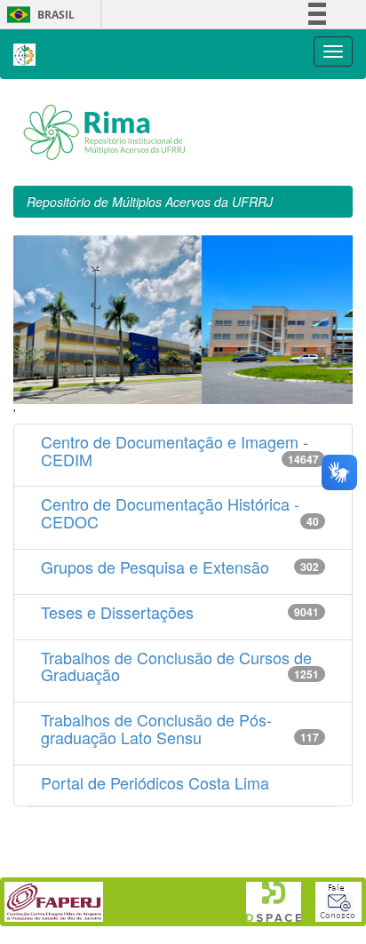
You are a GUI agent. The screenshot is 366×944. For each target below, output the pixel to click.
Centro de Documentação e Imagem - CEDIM (174, 450)
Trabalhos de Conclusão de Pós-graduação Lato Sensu (156, 728)
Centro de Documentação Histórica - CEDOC (170, 512)
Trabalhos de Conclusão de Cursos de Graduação (176, 666)
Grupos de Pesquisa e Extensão (155, 566)
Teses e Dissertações (117, 611)
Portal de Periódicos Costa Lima (155, 782)
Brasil (37, 14)
